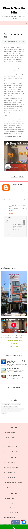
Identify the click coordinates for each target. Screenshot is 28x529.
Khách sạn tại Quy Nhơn (10, 477)
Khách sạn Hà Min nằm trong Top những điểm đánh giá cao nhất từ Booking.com (16, 361)
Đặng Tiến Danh (18, 224)
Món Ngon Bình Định (6, 406)
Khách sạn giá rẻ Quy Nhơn (11, 442)
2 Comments (21, 41)
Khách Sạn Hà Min (14, 10)
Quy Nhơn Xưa (20, 408)
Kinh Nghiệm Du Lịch (15, 411)
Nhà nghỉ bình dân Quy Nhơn (11, 446)
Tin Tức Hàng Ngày (6, 404)
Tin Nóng (15, 406)
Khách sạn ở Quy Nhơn (9, 472)
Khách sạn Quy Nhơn (9, 437)
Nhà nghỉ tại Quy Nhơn (10, 432)
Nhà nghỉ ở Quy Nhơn (9, 517)
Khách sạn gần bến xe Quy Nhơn (12, 512)
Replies (9, 217)
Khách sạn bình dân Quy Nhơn (11, 451)
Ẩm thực (13, 408)
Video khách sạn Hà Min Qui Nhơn (12, 136)
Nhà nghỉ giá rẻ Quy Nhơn (10, 462)
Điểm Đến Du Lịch (16, 404)
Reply (11, 213)
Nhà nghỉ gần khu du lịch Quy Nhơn (13, 482)
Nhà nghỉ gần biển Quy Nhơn (11, 467)
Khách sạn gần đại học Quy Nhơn (12, 503)
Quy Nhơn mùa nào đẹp (13, 375)
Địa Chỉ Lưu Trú (5, 411)
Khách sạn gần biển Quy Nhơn (11, 507)
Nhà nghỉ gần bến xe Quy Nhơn (11, 487)
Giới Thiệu (4, 413)
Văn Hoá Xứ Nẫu (5, 408)
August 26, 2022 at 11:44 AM (19, 205)
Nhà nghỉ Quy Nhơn (9, 498)
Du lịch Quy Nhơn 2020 (13, 368)
